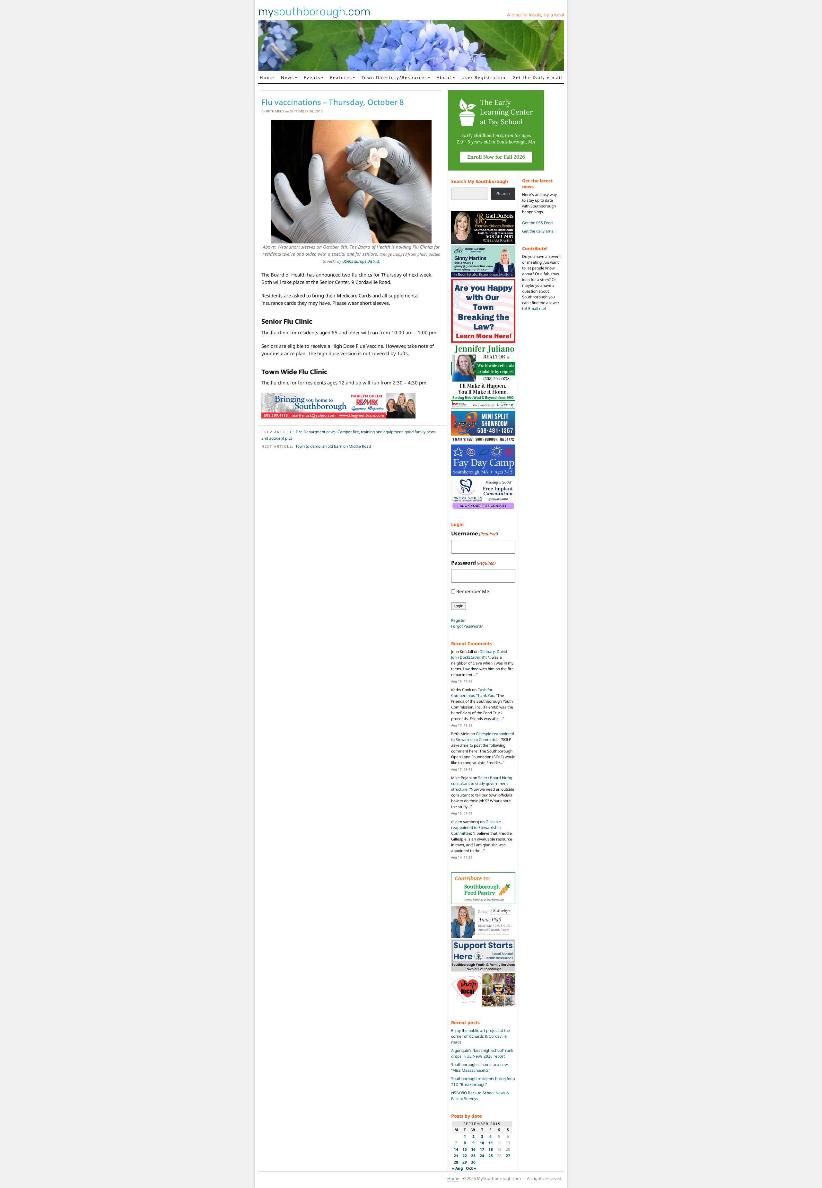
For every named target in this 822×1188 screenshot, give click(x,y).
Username (474, 533)
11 (490, 1143)
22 (464, 1155)
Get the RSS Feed (537, 222)
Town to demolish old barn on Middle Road (333, 446)
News (287, 77)
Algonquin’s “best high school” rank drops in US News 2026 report (482, 1053)
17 (482, 1149)
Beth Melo (275, 111)
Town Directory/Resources (394, 77)
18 (490, 1149)
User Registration (483, 77)
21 (456, 1155)
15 (464, 1149)
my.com (314, 11)
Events (312, 77)
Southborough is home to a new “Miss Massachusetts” (479, 1067)
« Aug (457, 1168)
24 (482, 1155)
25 (490, 1155)
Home (267, 77)
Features (341, 77)
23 (473, 1155)
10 (482, 1143)
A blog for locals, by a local (535, 15)
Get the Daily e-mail (537, 77)
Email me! (537, 308)
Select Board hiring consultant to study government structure (481, 783)
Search (503, 193)
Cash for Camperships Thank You (472, 692)
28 (456, 1162)
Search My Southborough (479, 181)
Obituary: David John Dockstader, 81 (479, 654)
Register (458, 620)
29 (464, 1162)
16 (473, 1149)
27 (508, 1155)
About (444, 77)
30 (473, 1162)
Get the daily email (538, 231)
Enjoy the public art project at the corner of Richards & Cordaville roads (480, 1036)
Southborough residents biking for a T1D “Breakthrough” (483, 1081)
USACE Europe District (360, 261)
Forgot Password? (467, 626)
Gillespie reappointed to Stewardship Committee (482, 736)
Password (473, 562)
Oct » (471, 1168)
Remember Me (472, 591)
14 (456, 1149)
